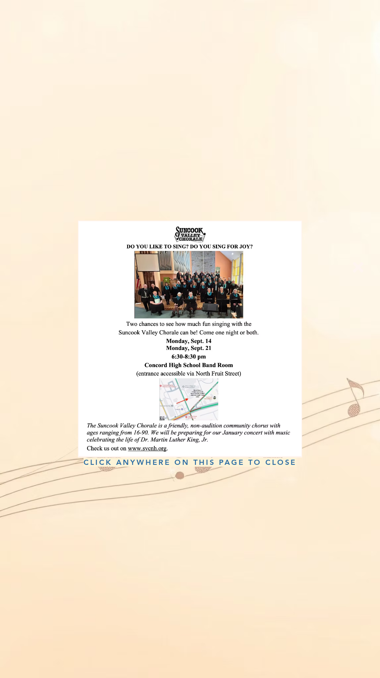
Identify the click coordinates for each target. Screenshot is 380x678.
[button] (358, 267)
